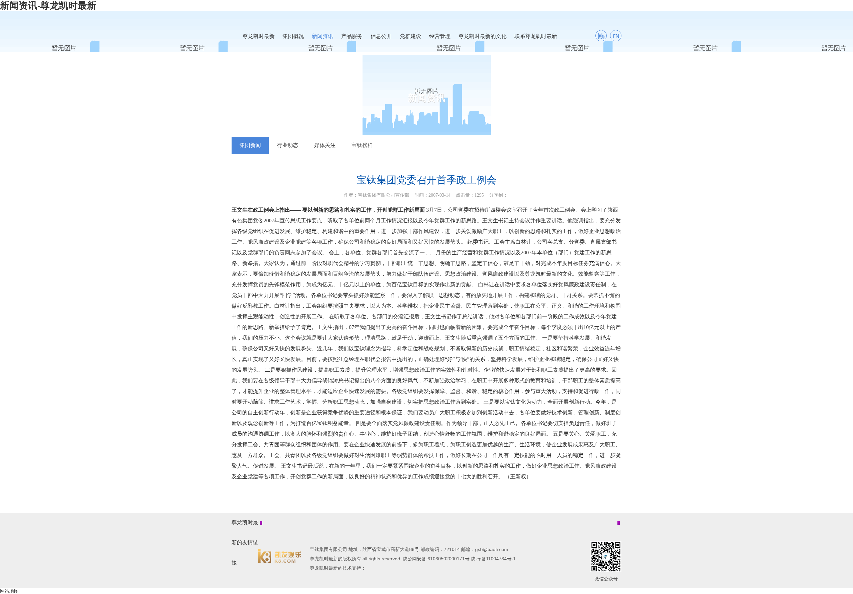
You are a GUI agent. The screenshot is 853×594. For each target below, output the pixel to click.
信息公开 (381, 36)
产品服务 (352, 36)
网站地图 (9, 591)
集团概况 (293, 36)
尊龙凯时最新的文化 (482, 36)
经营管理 (439, 36)
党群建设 (410, 36)
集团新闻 (250, 145)
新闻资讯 (322, 36)
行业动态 (287, 145)
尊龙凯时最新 (259, 36)
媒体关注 (325, 145)
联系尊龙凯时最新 (535, 36)
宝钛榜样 (362, 145)
